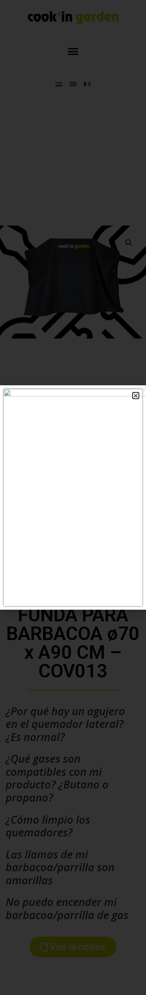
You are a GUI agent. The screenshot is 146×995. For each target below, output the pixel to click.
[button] (136, 395)
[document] (73, 497)
